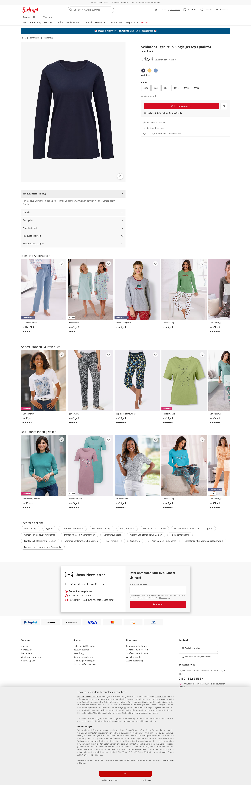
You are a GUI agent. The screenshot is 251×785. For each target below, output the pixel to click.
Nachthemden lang (180, 534)
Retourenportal (81, 649)
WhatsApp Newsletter (31, 657)
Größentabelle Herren (137, 649)
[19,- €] (137, 465)
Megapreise (132, 22)
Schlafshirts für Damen (154, 528)
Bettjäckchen (133, 540)
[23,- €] (90, 380)
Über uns (25, 646)
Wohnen (47, 17)
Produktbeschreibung (34, 193)
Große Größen (73, 22)
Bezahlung (78, 653)
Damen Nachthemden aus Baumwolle (42, 547)
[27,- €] (184, 465)
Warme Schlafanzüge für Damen (146, 534)
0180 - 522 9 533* (191, 678)
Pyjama (49, 528)
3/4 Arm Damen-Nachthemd (162, 540)
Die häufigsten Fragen (84, 660)
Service (77, 640)
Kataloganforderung (83, 657)
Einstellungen (145, 780)
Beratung (131, 640)
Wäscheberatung (134, 660)
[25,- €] (184, 289)
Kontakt (183, 640)
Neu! (24, 22)
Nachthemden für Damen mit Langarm (193, 528)
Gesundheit (101, 22)
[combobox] (96, 10)
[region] (125, 736)
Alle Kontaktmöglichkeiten (198, 656)
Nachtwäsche (34, 38)
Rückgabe (28, 220)
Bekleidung (35, 22)
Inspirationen (116, 22)
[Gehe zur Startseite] (30, 10)
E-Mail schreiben (191, 649)
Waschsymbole (133, 657)
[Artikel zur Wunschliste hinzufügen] (224, 106)
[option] (143, 70)
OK (125, 773)
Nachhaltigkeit (30, 228)
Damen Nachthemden (72, 528)
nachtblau (145, 75)
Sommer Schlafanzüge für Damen (81, 540)
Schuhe (59, 22)
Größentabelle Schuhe (137, 653)
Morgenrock (112, 540)
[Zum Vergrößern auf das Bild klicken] (120, 176)
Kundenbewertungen (33, 243)
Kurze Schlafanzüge (101, 528)
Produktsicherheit (32, 235)
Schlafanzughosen (113, 534)
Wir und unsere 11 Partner (89, 696)
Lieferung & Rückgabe (84, 646)
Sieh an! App (27, 653)
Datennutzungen (162, 696)
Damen (26, 17)
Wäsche (48, 22)
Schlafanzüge (48, 38)
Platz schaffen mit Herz (84, 664)
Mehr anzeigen (164, 598)
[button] (22, 38)
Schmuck (87, 22)
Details (26, 212)
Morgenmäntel (127, 528)
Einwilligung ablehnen (109, 780)
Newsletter (26, 649)
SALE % (144, 22)
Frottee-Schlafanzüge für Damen (40, 540)
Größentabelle (150, 96)
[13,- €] (137, 380)
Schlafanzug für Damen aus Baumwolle (204, 540)
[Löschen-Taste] (111, 10)
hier (168, 710)
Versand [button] (172, 60)
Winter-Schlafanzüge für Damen (40, 534)
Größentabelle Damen (137, 646)
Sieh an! (25, 640)
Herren (36, 17)
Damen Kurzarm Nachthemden (79, 534)
